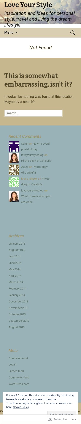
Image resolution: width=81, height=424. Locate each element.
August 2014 (17, 250)
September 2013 (19, 320)
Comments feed (19, 377)
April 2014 (15, 275)
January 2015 (17, 243)
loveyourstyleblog (32, 155)
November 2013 (18, 308)
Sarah (24, 143)
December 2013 (18, 301)
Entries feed (16, 371)
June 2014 (15, 262)
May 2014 (15, 269)
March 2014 (16, 282)
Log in (12, 364)
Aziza (24, 166)
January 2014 (17, 295)
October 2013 (17, 314)
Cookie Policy (21, 407)
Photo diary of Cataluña (36, 160)
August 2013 (17, 327)
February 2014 (17, 288)
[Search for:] (73, 33)
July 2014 (14, 256)
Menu (8, 32)
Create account (18, 358)
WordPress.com (19, 384)
